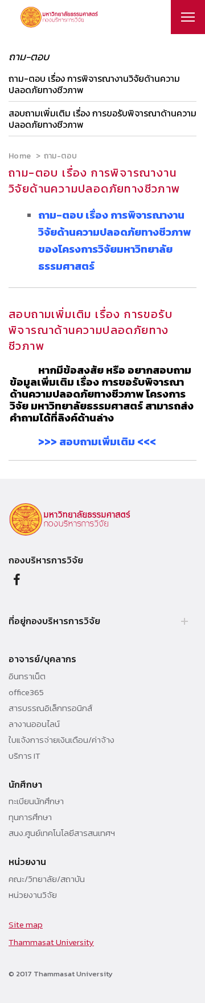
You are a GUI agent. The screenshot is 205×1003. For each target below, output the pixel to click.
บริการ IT (24, 756)
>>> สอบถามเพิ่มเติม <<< (97, 441)
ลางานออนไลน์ (34, 724)
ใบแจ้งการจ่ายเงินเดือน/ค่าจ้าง (61, 740)
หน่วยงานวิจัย (33, 895)
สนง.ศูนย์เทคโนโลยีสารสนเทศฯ (62, 833)
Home (20, 156)
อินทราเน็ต (27, 676)
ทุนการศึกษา (30, 817)
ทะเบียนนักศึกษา (36, 801)
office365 (26, 692)
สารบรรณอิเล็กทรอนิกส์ (50, 708)
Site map (26, 924)
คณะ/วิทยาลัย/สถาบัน (47, 879)
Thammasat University (51, 941)
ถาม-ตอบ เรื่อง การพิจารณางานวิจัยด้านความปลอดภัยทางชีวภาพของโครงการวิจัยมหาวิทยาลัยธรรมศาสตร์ (114, 240)
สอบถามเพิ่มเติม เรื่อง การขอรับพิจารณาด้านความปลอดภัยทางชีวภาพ (102, 118)
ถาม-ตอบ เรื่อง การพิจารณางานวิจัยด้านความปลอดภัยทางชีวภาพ (94, 84)
